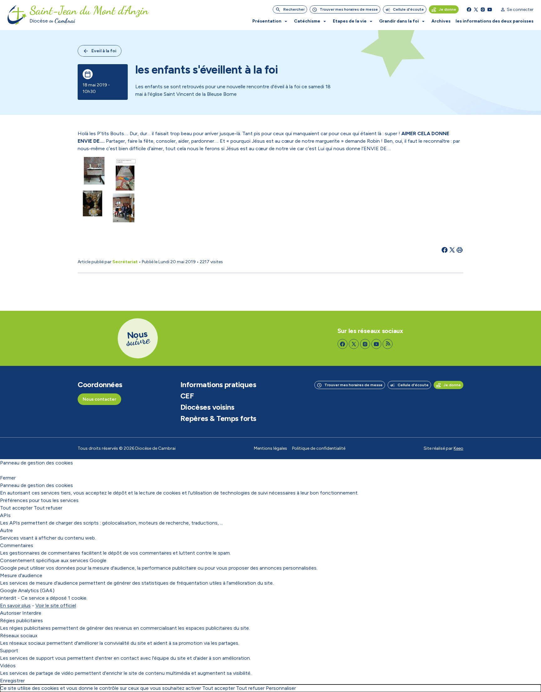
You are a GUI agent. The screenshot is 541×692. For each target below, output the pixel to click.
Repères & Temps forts (218, 418)
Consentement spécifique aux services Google (53, 560)
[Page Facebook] (469, 9)
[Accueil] (17, 15)
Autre (6, 530)
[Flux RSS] (388, 344)
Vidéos (8, 666)
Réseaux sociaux (19, 635)
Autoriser (10, 613)
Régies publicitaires (21, 620)
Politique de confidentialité (318, 448)
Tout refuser (48, 508)
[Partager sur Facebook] (444, 250)
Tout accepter (16, 508)
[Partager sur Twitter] (452, 250)
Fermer (8, 478)
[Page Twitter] (476, 9)
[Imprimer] (459, 250)
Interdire (31, 613)
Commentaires (16, 545)
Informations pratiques (218, 384)
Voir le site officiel (55, 605)
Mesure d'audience (21, 575)
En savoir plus (15, 605)
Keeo (458, 448)
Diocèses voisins (207, 407)
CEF (187, 396)
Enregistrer (12, 681)
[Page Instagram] (483, 9)
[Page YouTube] (489, 9)
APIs (5, 515)
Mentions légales (270, 448)
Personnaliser (281, 688)
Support (9, 651)
